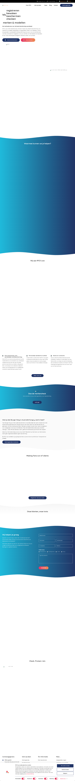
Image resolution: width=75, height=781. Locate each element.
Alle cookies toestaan (65, 765)
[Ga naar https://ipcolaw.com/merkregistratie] (10, 198)
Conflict (58, 551)
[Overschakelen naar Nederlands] (62, 1)
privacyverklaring (30, 773)
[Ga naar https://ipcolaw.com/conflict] (46, 156)
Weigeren (65, 773)
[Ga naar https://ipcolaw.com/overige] (65, 156)
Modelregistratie (51, 551)
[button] (31, 5)
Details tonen (63, 778)
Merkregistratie (43, 551)
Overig (64, 551)
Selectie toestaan (65, 769)
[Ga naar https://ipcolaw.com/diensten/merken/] (13, 363)
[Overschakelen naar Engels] (69, 1)
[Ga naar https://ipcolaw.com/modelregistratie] (28, 198)
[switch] (34, 779)
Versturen (43, 568)
